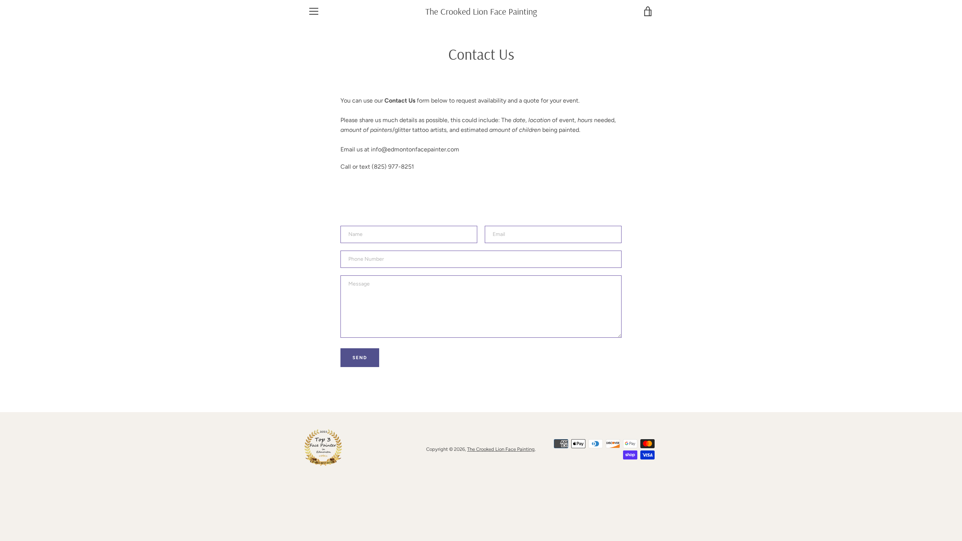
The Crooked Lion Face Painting (481, 11)
